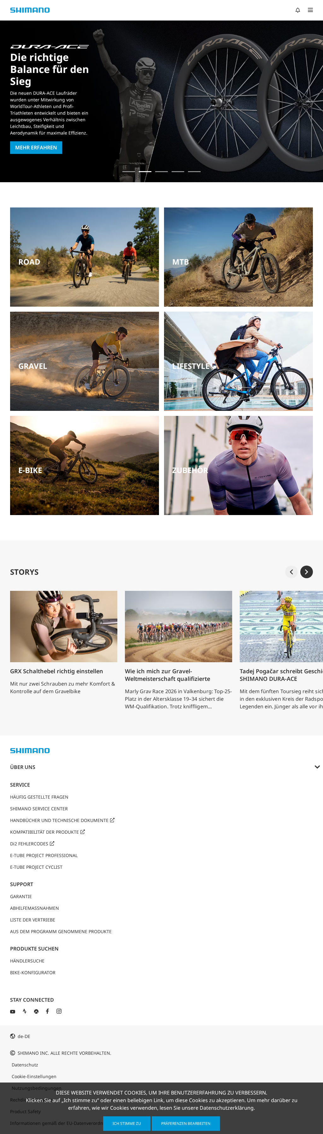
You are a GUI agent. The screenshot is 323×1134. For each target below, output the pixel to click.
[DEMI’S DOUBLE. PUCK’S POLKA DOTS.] (128, 171)
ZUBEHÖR (190, 470)
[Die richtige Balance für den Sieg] (145, 171)
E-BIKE (30, 470)
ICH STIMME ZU (127, 1123)
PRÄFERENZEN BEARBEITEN (185, 1123)
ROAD (29, 261)
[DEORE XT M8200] (161, 171)
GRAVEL (32, 366)
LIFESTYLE (190, 366)
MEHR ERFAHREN (36, 147)
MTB (180, 261)
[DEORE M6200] (178, 171)
